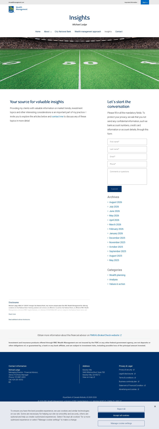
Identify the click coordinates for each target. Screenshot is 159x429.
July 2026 (114, 206)
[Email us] (10, 382)
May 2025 (114, 260)
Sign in (145, 2)
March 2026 (115, 224)
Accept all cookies (121, 415)
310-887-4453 (20, 377)
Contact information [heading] (17, 366)
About (47, 31)
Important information (131, 2)
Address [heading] (86, 366)
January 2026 (116, 233)
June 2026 (114, 211)
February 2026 (116, 229)
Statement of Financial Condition (131, 385)
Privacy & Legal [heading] (125, 366)
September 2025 (117, 251)
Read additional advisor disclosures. (19, 319)
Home (37, 31)
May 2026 (114, 215)
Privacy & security (126, 370)
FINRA (109, 401)
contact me (57, 116)
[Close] (155, 406)
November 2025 (117, 242)
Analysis (113, 279)
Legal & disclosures (126, 374)
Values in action (117, 284)
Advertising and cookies (128, 389)
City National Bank (63, 31)
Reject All (121, 409)
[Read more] (12, 314)
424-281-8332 (17, 380)
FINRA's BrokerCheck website (104, 335)
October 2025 (116, 246)
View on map (88, 377)
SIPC (117, 401)
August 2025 (115, 255)
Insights (108, 31)
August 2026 (115, 202)
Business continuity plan (128, 381)
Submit (114, 189)
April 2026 (114, 220)
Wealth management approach (88, 31)
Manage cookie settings (121, 423)
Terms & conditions (126, 378)
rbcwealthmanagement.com (16, 2)
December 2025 (117, 237)
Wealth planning (117, 275)
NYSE (101, 401)
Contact (118, 31)
